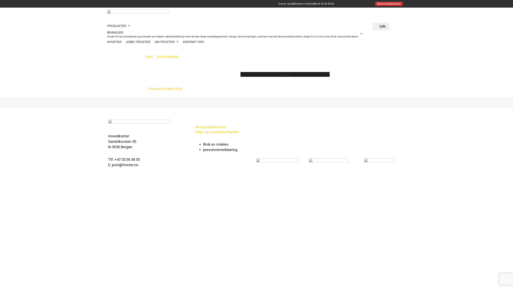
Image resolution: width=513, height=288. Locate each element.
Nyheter (114, 42)
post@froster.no (296, 3)
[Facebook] (200, 165)
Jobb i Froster (138, 42)
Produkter (116, 26)
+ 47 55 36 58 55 (286, 79)
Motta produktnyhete (210, 127)
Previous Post (158, 88)
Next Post (175, 88)
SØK (382, 26)
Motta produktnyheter (389, 3)
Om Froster (165, 42)
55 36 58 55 (327, 3)
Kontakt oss (193, 42)
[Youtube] (236, 165)
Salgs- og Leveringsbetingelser (217, 132)
